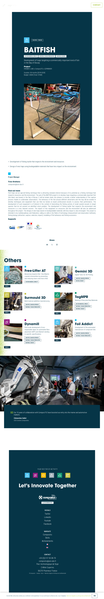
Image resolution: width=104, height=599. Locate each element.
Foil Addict (84, 324)
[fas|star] (27, 475)
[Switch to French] (47, 544)
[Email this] (47, 244)
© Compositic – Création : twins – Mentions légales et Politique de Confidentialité (47, 573)
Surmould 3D (35, 297)
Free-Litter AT (35, 270)
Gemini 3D (83, 271)
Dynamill (32, 324)
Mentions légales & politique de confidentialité (79, 596)
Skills (47, 538)
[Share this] (52, 244)
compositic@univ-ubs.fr (47, 561)
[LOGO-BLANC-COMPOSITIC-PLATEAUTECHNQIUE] (9, 5)
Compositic (47, 534)
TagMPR (81, 297)
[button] (86, 5)
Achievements (47, 541)
